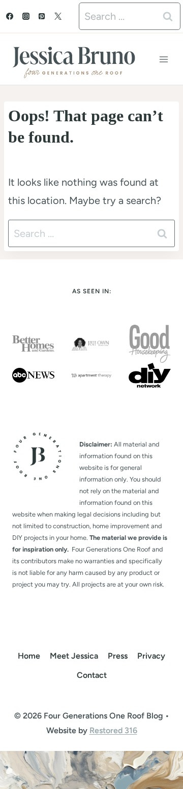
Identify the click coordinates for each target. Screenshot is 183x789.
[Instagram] (26, 16)
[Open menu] (163, 59)
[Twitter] (58, 16)
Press (118, 656)
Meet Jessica (74, 656)
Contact (92, 675)
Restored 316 (113, 730)
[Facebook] (10, 16)
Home (29, 656)
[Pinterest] (42, 16)
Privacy (151, 656)
